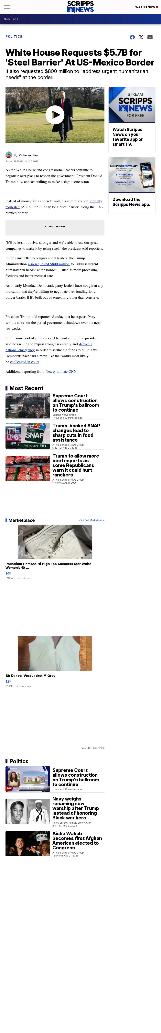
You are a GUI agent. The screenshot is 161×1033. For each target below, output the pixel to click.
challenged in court (24, 361)
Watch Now (145, 7)
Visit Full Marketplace (91, 520)
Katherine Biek (28, 155)
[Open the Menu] (6, 7)
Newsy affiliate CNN (61, 371)
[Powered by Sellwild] (98, 747)
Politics (13, 36)
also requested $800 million (49, 263)
